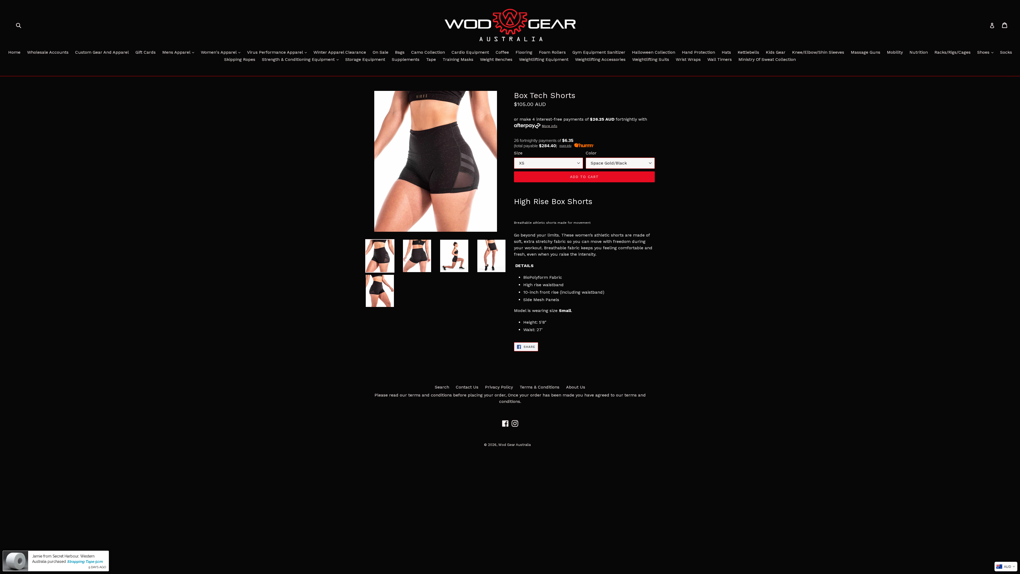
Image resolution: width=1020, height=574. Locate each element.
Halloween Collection (653, 52)
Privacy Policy (499, 387)
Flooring (524, 52)
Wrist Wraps (688, 59)
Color (591, 152)
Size (518, 152)
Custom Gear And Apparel (102, 52)
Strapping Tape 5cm (85, 561)
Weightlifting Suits (650, 59)
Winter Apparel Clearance (339, 52)
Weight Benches (496, 59)
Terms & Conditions (539, 387)
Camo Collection (428, 52)
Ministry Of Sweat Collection (767, 59)
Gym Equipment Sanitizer (598, 52)
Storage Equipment (365, 59)
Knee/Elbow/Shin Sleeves (818, 52)
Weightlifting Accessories (600, 59)
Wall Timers (719, 59)
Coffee (502, 52)
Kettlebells (748, 52)
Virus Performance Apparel (278, 52)
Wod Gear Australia (514, 445)
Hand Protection (698, 52)
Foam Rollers (552, 52)
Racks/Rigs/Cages (952, 52)
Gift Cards (145, 52)
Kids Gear (775, 52)
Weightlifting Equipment (543, 59)
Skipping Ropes (239, 59)
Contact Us (467, 387)
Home (14, 52)
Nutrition (919, 52)
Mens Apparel (179, 52)
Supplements (405, 59)
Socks (1006, 52)
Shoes (986, 52)
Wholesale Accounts (48, 52)
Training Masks (458, 59)
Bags (400, 52)
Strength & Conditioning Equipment (301, 59)
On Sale (380, 52)
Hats (726, 52)
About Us (575, 387)
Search (442, 387)
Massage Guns (865, 52)
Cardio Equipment (470, 52)
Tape (431, 59)
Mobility (895, 52)
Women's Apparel (222, 52)
